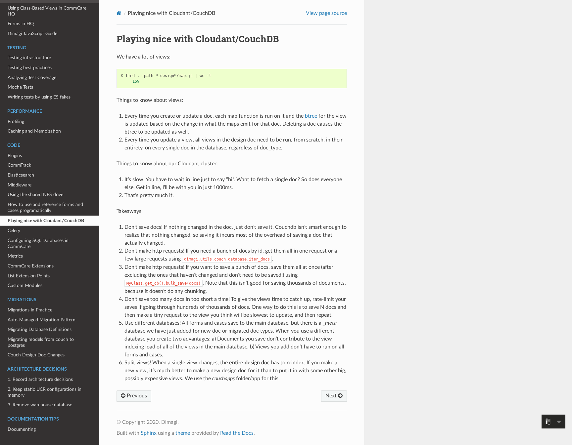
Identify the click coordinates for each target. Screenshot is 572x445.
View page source (326, 13)
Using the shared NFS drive (35, 194)
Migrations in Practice (30, 309)
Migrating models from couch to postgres (41, 342)
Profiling (16, 121)
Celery (14, 230)
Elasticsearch (21, 175)
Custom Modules (25, 285)
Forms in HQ (21, 23)
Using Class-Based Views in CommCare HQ (47, 11)
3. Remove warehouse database (40, 404)
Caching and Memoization (34, 131)
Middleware (19, 184)
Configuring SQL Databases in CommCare (38, 243)
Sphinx (149, 433)
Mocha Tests (20, 87)
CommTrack (19, 165)
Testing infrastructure (29, 57)
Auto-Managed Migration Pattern (41, 319)
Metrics (15, 256)
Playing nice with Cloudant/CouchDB (46, 220)
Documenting (22, 429)
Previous (136, 395)
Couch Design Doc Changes (36, 354)
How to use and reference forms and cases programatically (45, 207)
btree (311, 116)
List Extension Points (29, 275)
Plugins (15, 155)
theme (182, 433)
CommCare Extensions (31, 265)
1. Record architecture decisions (40, 379)
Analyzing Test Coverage (32, 77)
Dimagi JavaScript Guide (32, 33)
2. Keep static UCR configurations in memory (44, 392)
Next (331, 395)
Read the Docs (237, 433)
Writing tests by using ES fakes (39, 97)
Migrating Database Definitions (40, 329)
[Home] (119, 13)
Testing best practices (30, 67)
